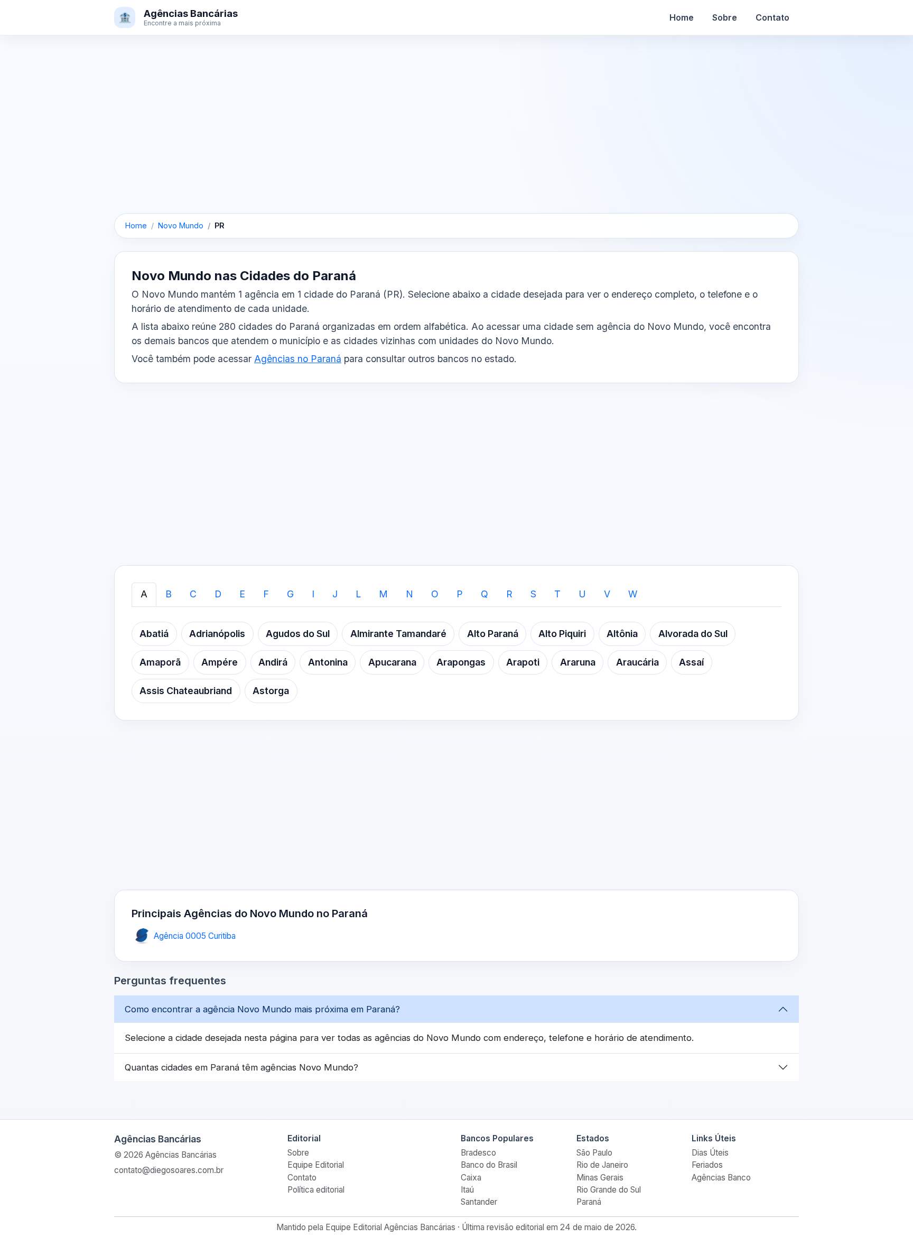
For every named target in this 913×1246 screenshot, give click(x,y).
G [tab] (290, 593)
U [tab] (582, 593)
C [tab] (193, 593)
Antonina (328, 662)
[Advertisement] (456, 135)
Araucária (637, 662)
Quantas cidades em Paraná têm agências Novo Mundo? (241, 1067)
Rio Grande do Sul (608, 1190)
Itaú (467, 1190)
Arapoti (522, 662)
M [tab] (383, 593)
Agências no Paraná (297, 358)
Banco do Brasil (489, 1165)
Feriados (707, 1165)
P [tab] (459, 593)
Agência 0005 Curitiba (195, 936)
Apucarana (392, 662)
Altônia (622, 633)
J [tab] (335, 593)
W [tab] (632, 593)
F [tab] (266, 593)
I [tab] (313, 593)
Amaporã (160, 662)
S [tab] (533, 593)
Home (681, 17)
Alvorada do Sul (693, 633)
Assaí (691, 662)
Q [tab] (484, 593)
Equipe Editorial (315, 1165)
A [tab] (144, 593)
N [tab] (409, 593)
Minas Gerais (599, 1178)
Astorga (271, 690)
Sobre (724, 17)
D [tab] (218, 593)
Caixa (471, 1178)
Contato (772, 17)
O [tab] (435, 593)
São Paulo (594, 1153)
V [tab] (607, 593)
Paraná (588, 1202)
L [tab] (358, 593)
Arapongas (461, 662)
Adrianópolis (217, 633)
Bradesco (478, 1153)
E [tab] (242, 593)
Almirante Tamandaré (398, 633)
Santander (479, 1202)
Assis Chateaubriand (185, 690)
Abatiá (154, 633)
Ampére (219, 662)
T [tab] (557, 593)
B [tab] (168, 593)
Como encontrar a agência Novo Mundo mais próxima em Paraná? (262, 1009)
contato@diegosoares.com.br (168, 1170)
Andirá (272, 662)
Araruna (577, 662)
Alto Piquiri (562, 633)
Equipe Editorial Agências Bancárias (390, 1227)
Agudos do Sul (298, 633)
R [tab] (509, 593)
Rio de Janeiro (602, 1165)
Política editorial (315, 1190)
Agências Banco (721, 1178)
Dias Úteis (710, 1153)
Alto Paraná (492, 633)
